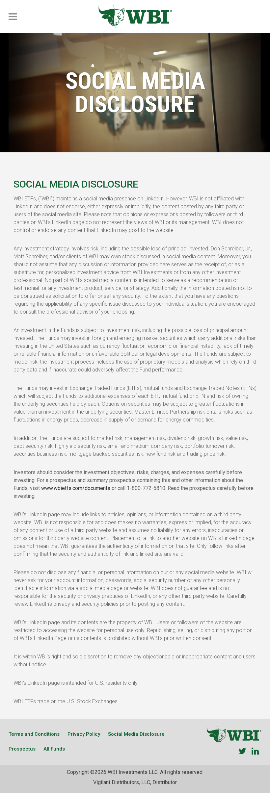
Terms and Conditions (34, 734)
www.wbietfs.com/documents (76, 488)
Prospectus (22, 749)
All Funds (54, 749)
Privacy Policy (84, 734)
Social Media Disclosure (136, 734)
